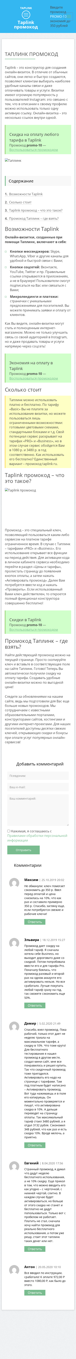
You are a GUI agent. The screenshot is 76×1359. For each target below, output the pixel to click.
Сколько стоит (18, 202)
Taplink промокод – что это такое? (33, 210)
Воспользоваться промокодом (33, 149)
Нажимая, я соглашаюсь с (37, 836)
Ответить (35, 922)
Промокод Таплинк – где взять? (32, 218)
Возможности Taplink (24, 194)
